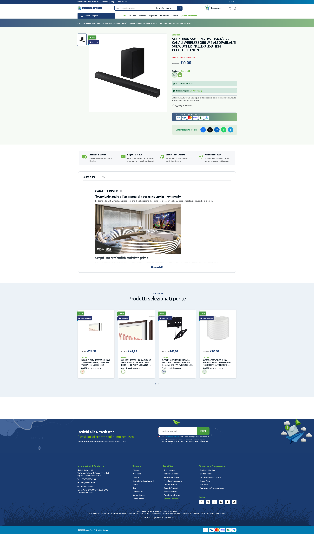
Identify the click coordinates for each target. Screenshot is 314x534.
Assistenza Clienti (170, 492)
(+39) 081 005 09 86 (88, 479)
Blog (112, 2)
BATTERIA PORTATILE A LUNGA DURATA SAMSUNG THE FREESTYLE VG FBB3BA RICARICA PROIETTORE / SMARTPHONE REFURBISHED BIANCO (218, 362)
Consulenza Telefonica (172, 495)
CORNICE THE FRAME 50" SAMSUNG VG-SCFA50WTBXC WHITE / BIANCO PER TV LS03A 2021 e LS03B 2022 (96, 362)
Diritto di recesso (206, 474)
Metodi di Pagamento (171, 477)
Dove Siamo (164, 16)
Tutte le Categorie (91, 16)
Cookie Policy (204, 484)
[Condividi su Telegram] (230, 129)
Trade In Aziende (138, 499)
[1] (156, 384)
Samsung (84, 358)
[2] (158, 384)
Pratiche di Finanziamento (173, 481)
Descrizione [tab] (89, 177)
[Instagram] (208, 502)
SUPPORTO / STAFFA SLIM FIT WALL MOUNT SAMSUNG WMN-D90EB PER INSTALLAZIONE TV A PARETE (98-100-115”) (177, 362)
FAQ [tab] (102, 177)
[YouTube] (227, 502)
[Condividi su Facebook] (203, 129)
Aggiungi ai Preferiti (183, 105)
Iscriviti (203, 431)
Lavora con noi (122, 2)
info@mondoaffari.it (88, 483)
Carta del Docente (170, 484)
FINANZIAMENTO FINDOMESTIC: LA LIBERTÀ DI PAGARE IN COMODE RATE (157, 511)
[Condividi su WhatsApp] (223, 129)
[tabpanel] (128, 73)
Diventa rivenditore (139, 495)
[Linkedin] (221, 502)
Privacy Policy (205, 481)
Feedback (105, 2)
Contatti (175, 16)
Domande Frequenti (171, 488)
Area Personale (169, 470)
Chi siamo (136, 470)
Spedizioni (142, 16)
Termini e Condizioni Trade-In (210, 477)
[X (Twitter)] (214, 502)
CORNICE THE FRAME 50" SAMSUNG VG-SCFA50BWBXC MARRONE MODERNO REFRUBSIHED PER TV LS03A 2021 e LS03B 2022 (136, 362)
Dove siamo (137, 474)
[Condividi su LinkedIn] (217, 129)
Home (79, 23)
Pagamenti (153, 16)
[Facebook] (201, 502)
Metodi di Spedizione (171, 474)
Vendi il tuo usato (190, 15)
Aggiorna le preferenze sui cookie (212, 488)
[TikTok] (234, 502)
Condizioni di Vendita (207, 470)
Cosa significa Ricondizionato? (88, 2)
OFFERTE (122, 15)
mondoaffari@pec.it (88, 486)
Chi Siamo (132, 16)
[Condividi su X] (210, 129)
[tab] (82, 40)
